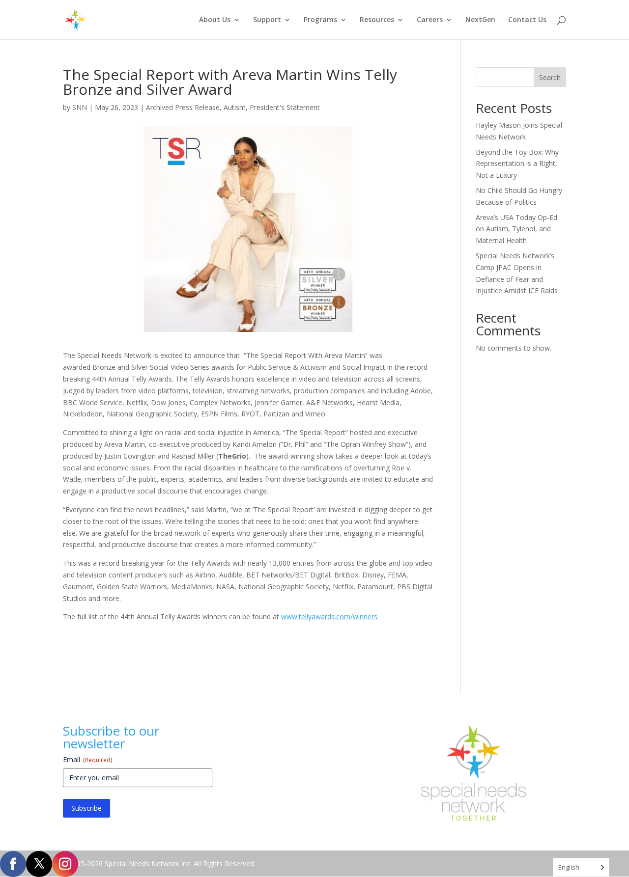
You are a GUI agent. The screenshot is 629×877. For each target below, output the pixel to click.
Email (87, 759)
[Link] (13, 863)
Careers (430, 20)
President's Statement (285, 107)
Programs (320, 20)
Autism (235, 107)
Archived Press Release (183, 107)
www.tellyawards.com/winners (329, 616)
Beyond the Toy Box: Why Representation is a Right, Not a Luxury (517, 163)
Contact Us (527, 20)
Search (550, 77)
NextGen (480, 20)
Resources (377, 20)
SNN (79, 107)
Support (267, 20)
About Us (214, 20)
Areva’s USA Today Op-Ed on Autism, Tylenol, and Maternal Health (516, 229)
